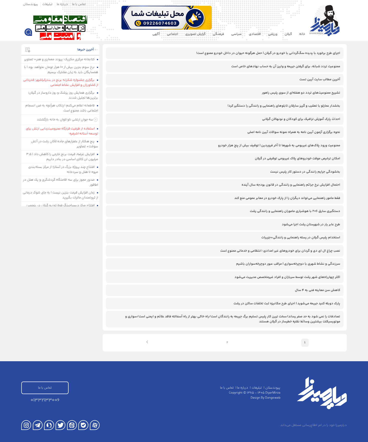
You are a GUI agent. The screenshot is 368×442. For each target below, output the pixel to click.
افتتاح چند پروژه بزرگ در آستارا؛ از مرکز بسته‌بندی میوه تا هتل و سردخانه (63, 170)
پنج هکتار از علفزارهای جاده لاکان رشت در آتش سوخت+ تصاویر (64, 144)
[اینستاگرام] (26, 425)
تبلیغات (47, 4)
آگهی (156, 34)
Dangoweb (272, 397)
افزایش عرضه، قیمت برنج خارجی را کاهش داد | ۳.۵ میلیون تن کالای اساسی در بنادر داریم (62, 157)
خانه (302, 34)
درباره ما (62, 4)
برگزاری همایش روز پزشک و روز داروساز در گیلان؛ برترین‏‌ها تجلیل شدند (63, 95)
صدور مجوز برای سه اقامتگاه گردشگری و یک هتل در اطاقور (60, 182)
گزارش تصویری (195, 34)
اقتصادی (255, 34)
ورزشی (272, 34)
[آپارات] (95, 425)
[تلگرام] (38, 425)
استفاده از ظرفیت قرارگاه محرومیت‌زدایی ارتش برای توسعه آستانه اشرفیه (62, 131)
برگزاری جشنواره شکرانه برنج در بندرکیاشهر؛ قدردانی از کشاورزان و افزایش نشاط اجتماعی (60, 83)
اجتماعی (172, 34)
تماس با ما (79, 4)
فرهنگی (218, 34)
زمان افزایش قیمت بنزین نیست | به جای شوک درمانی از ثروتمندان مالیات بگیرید (60, 195)
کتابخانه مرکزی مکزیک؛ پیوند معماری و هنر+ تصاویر (59, 59)
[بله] (83, 425)
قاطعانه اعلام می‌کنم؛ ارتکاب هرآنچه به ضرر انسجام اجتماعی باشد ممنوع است (61, 108)
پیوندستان (30, 4)
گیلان (288, 34)
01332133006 (45, 400)
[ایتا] (72, 425)
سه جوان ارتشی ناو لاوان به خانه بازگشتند (65, 119)
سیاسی (236, 34)
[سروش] (49, 425)
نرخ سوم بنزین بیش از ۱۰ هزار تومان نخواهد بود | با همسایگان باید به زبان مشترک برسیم (61, 70)
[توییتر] (60, 425)
